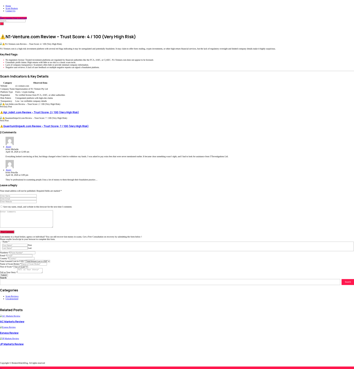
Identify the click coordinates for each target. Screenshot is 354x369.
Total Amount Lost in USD (12, 261)
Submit (4, 275)
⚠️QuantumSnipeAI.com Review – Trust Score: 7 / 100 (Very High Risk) (44, 126)
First (30, 245)
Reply (8, 147)
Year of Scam (6, 267)
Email (3, 255)
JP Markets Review (12, 344)
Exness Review (9, 333)
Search (3, 278)
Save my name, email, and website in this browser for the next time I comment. (37, 207)
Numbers (5, 252)
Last (30, 248)
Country (4, 258)
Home (8, 6)
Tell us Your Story (8, 272)
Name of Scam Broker (10, 264)
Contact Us (10, 11)
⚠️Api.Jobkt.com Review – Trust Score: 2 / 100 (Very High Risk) (39, 112)
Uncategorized (12, 299)
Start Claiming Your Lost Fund (13, 18)
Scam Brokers (12, 8)
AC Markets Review (12, 321)
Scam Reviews (12, 296)
